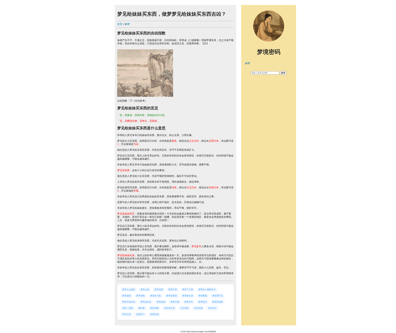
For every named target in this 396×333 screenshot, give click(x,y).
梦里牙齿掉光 (128, 302)
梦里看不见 (217, 295)
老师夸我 (154, 314)
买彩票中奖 (169, 308)
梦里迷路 (126, 295)
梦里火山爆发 (128, 289)
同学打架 (126, 314)
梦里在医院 (171, 295)
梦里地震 (158, 289)
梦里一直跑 (127, 308)
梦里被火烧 (187, 295)
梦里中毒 (174, 302)
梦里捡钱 (161, 302)
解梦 (127, 24)
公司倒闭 (184, 308)
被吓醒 (141, 308)
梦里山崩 (144, 289)
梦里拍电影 (217, 302)
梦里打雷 (172, 289)
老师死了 (140, 314)
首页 (119, 24)
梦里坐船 (140, 295)
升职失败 (198, 308)
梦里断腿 (202, 295)
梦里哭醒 (154, 308)
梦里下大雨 (187, 289)
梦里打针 (188, 302)
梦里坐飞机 (155, 295)
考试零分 (212, 308)
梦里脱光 (202, 302)
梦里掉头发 (145, 302)
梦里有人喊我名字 (207, 289)
